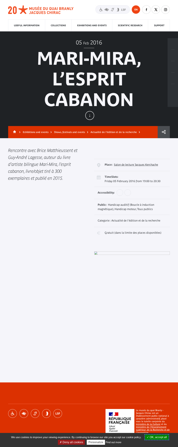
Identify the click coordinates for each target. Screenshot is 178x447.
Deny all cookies (72, 442)
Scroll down (89, 115)
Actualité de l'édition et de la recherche (114, 132)
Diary (173, 67)
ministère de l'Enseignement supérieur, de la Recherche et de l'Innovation (153, 430)
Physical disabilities (12, 413)
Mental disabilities (46, 413)
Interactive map (173, 89)
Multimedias (173, 78)
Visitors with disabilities (112, 9)
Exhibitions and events (92, 25)
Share (164, 132)
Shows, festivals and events (69, 132)
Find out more (113, 442)
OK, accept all (158, 437)
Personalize (95, 442)
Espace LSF (57, 413)
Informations (173, 55)
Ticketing (173, 44)
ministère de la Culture (148, 424)
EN (136, 9)
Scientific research (130, 25)
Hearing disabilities (35, 413)
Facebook (146, 9)
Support (159, 25)
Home (14, 132)
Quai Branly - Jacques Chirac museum (41, 9)
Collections (58, 25)
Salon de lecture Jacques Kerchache (136, 164)
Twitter (156, 9)
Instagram (165, 9)
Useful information (26, 25)
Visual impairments (23, 413)
